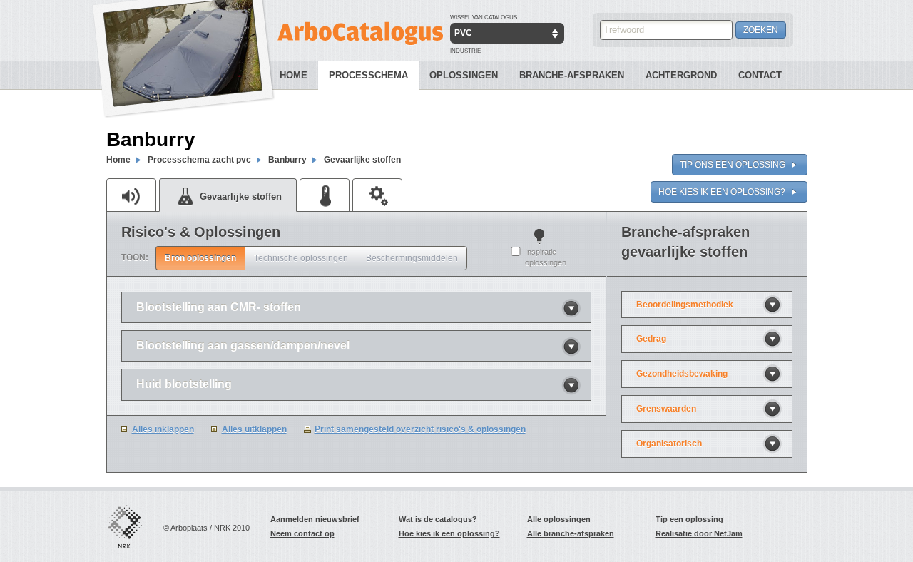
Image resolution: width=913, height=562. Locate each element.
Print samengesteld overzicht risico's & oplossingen (420, 429)
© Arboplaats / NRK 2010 (206, 527)
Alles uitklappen (254, 429)
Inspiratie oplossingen (545, 257)
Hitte (324, 194)
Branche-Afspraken (571, 75)
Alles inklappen (163, 429)
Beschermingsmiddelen (412, 258)
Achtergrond (681, 75)
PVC (463, 33)
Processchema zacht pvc (199, 160)
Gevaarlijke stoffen (362, 160)
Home (293, 75)
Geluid (131, 194)
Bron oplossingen (200, 258)
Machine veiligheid (377, 194)
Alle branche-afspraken (570, 533)
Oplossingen (463, 75)
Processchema (368, 75)
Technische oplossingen (301, 258)
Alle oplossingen (559, 519)
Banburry (287, 160)
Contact (760, 75)
